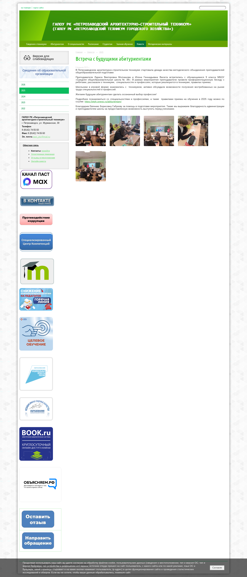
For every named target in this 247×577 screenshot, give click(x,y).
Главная (79, 52)
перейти (46, 151)
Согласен (217, 567)
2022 (23, 108)
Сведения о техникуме (36, 43)
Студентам (107, 43)
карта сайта (38, 8)
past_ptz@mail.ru (41, 137)
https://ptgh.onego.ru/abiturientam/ (103, 101)
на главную (26, 8)
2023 (23, 102)
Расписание (93, 43)
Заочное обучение (124, 43)
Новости (140, 43)
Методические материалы (160, 43)
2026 (23, 84)
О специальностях (76, 43)
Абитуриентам (57, 43)
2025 (23, 90)
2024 (23, 96)
